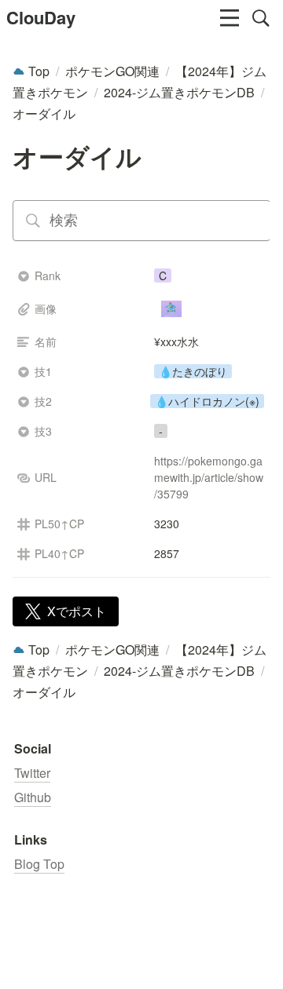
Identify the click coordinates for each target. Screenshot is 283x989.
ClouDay (40, 17)
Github (32, 797)
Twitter (32, 773)
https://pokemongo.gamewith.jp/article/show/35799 (208, 477)
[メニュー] (229, 18)
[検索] (261, 18)
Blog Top (39, 864)
